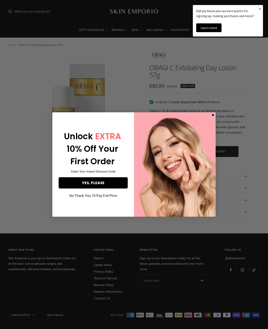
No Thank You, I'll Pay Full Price (93, 195)
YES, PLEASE (93, 182)
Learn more (209, 28)
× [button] (260, 8)
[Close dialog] (213, 115)
